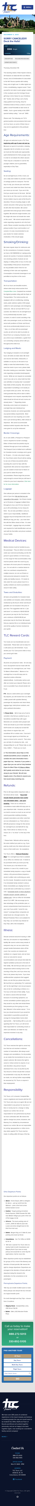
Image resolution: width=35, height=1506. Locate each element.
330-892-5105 (17, 1341)
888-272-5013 (17, 1334)
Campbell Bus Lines (10, 291)
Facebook (18, 1479)
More (4, 1437)
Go (17, 1378)
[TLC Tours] (9, 7)
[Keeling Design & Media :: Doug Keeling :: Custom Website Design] (17, 1497)
